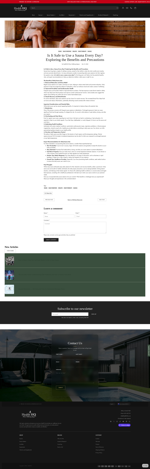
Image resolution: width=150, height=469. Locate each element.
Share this (49, 193)
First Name (59, 354)
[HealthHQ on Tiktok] (120, 421)
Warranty (98, 441)
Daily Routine (67, 51)
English (111, 404)
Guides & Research (62, 441)
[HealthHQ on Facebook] (111, 421)
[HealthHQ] (20, 8)
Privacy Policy (99, 452)
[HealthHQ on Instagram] (117, 421)
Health (75, 51)
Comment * (47, 220)
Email (58, 362)
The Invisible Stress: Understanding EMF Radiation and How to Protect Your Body (44, 274)
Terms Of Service (100, 447)
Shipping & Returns (100, 450)
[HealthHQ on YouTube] (123, 421)
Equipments (22, 447)
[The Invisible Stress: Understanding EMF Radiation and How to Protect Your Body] (9, 275)
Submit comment (51, 240)
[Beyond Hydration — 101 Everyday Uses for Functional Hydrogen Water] (9, 289)
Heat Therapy (82, 51)
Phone (77, 362)
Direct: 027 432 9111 (126, 413)
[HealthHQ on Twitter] (114, 421)
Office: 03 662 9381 (126, 411)
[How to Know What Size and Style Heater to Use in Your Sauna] (9, 260)
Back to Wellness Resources (75, 200)
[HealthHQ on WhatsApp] (130, 421)
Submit (61, 387)
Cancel (116, 8)
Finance (97, 444)
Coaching (60, 444)
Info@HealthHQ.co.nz (126, 416)
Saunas (21, 438)
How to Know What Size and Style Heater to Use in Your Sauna (38, 260)
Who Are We (61, 438)
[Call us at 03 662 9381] (131, 7)
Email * (78, 213)
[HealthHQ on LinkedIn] (126, 421)
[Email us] (127, 7)
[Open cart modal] (135, 7)
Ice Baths (21, 444)
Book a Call (60, 447)
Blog (60, 51)
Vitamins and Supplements (25, 450)
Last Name (79, 354)
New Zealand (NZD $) (124, 404)
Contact (97, 438)
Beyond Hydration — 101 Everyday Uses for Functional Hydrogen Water (41, 289)
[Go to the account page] (123, 7)
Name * (46, 213)
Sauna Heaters (22, 441)
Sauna (89, 51)
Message (58, 369)
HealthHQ (30, 466)
